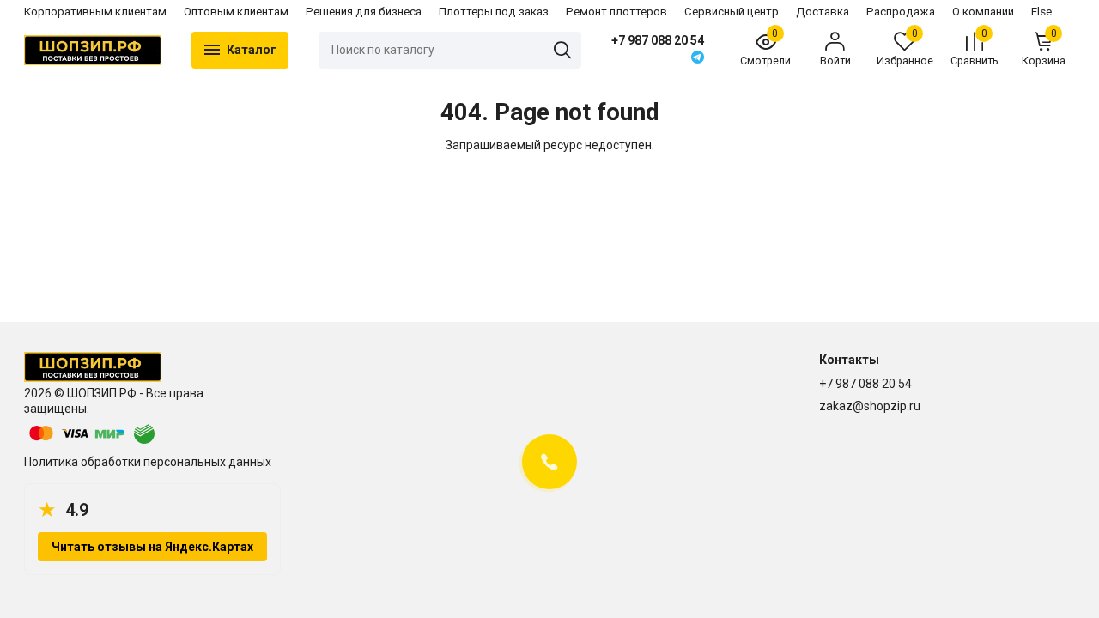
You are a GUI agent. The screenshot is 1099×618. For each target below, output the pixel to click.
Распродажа (900, 11)
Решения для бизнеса (364, 11)
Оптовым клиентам (236, 11)
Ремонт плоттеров (616, 11)
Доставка (822, 11)
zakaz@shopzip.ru (869, 406)
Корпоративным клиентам (95, 11)
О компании (983, 11)
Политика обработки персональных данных (147, 462)
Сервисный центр (731, 11)
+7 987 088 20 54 (657, 40)
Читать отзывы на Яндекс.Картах (152, 547)
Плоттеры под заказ (494, 11)
